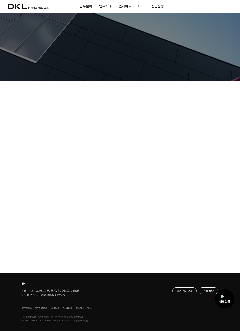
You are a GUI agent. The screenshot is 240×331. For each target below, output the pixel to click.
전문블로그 (27, 308)
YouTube (67, 308)
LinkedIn (55, 308)
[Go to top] (226, 320)
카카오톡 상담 (184, 291)
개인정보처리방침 (81, 320)
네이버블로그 (41, 308)
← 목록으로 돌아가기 (35, 252)
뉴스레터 (80, 308)
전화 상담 (208, 291)
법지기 (90, 308)
